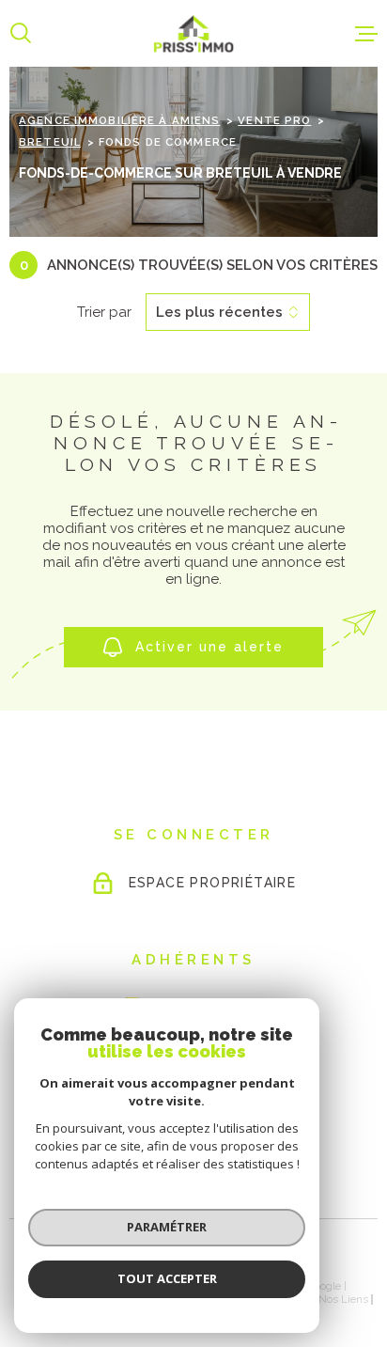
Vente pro (274, 120)
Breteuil (50, 142)
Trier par (104, 312)
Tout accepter (167, 1278)
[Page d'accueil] (193, 33)
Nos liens (343, 1299)
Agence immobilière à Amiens (119, 120)
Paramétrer (167, 1226)
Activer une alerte (209, 647)
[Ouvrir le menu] (366, 34)
